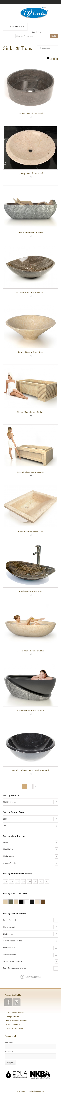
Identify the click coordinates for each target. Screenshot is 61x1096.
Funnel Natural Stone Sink (30, 352)
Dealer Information (14, 1028)
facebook (8, 1002)
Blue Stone (8, 934)
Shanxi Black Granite (23, 901)
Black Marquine (10, 927)
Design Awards (12, 1016)
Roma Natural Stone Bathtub (30, 710)
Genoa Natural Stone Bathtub (30, 412)
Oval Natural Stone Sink (30, 591)
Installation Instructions (16, 1020)
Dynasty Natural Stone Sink (30, 173)
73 (47, 881)
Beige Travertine (10, 920)
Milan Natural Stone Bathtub (30, 471)
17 (17, 881)
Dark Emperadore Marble (14, 968)
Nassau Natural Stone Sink (30, 531)
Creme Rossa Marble (39, 901)
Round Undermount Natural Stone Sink (30, 770)
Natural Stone (9, 802)
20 (29, 881)
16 (11, 881)
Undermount (8, 856)
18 (23, 881)
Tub (4, 825)
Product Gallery (13, 1024)
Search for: (36, 32)
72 (41, 881)
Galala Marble (9, 954)
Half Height (8, 849)
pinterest (16, 1002)
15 (5, 881)
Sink (5, 819)
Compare (31, 117)
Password (9, 1051)
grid (50, 59)
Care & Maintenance (15, 1012)
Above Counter (10, 863)
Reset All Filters (33, 977)
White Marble (9, 947)
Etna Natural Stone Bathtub (30, 232)
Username (9, 1042)
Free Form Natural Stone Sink (30, 292)
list (57, 59)
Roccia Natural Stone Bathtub (30, 650)
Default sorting (45, 48)
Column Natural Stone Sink (30, 113)
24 (35, 881)
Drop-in (6, 842)
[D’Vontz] (31, 12)
